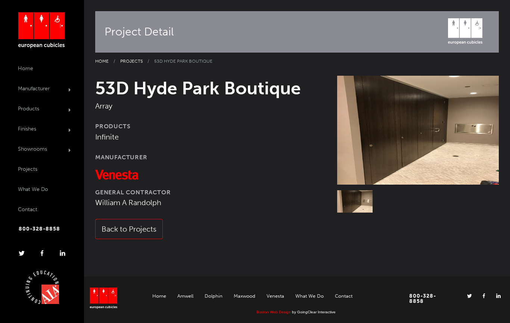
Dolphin (214, 296)
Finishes (27, 129)
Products (28, 109)
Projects (27, 169)
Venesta (275, 296)
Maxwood (244, 296)
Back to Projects (129, 229)
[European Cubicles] (41, 30)
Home (25, 68)
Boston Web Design (273, 312)
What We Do (33, 189)
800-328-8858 (39, 229)
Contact (27, 209)
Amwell (185, 296)
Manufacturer (34, 88)
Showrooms (32, 149)
